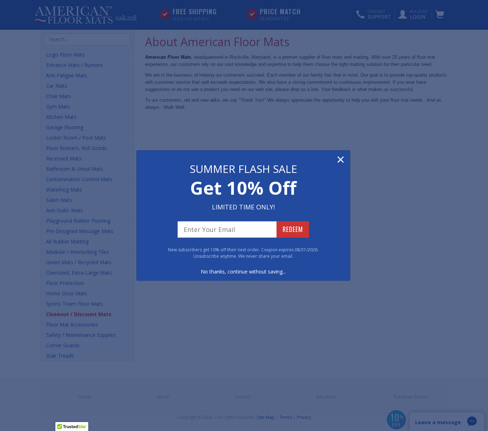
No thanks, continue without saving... (243, 271)
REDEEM (293, 229)
